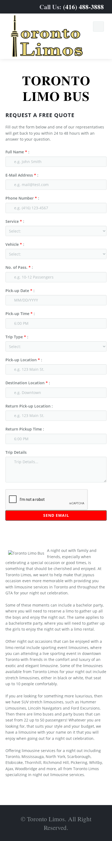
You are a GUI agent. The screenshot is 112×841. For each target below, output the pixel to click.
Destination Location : (27, 382)
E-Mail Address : (21, 175)
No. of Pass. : (19, 267)
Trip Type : (16, 336)
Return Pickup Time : (24, 429)
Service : (14, 221)
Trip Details (16, 452)
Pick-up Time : (20, 313)
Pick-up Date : (20, 290)
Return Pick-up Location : (29, 406)
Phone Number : (22, 198)
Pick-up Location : (23, 359)
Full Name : (17, 151)
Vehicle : (14, 244)
